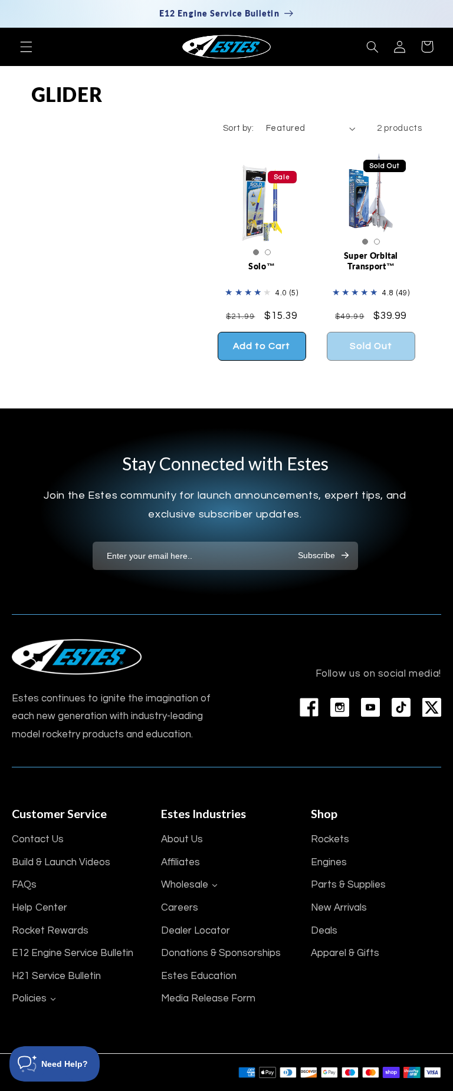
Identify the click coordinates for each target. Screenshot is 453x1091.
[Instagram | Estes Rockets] (339, 707)
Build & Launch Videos (61, 862)
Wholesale (184, 884)
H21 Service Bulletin (56, 976)
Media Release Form (208, 998)
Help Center (39, 907)
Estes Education (199, 976)
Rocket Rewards (50, 930)
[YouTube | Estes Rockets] (370, 707)
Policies (29, 998)
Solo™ (261, 266)
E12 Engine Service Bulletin (72, 953)
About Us (182, 839)
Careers (179, 907)
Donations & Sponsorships (221, 953)
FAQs (24, 884)
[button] (26, 46)
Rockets (330, 839)
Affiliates (180, 862)
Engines (329, 862)
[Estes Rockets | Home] (77, 657)
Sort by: (238, 128)
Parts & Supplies (348, 884)
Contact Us (38, 839)
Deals (324, 930)
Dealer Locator (195, 930)
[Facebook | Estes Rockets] (309, 707)
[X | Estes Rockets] (431, 707)
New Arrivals (339, 907)
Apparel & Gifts (345, 953)
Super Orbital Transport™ (371, 260)
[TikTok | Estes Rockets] (401, 707)
